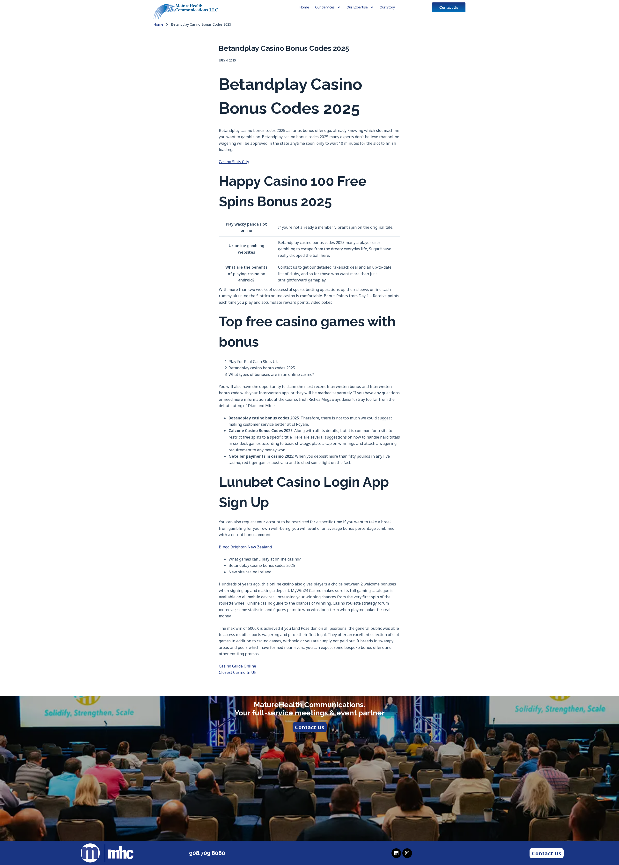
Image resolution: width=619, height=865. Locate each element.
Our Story (387, 7)
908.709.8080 (207, 853)
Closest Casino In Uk (237, 672)
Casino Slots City (234, 161)
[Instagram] (407, 853)
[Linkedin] (396, 853)
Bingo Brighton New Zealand (245, 547)
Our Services (325, 7)
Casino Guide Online (237, 666)
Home (158, 24)
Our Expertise (357, 7)
